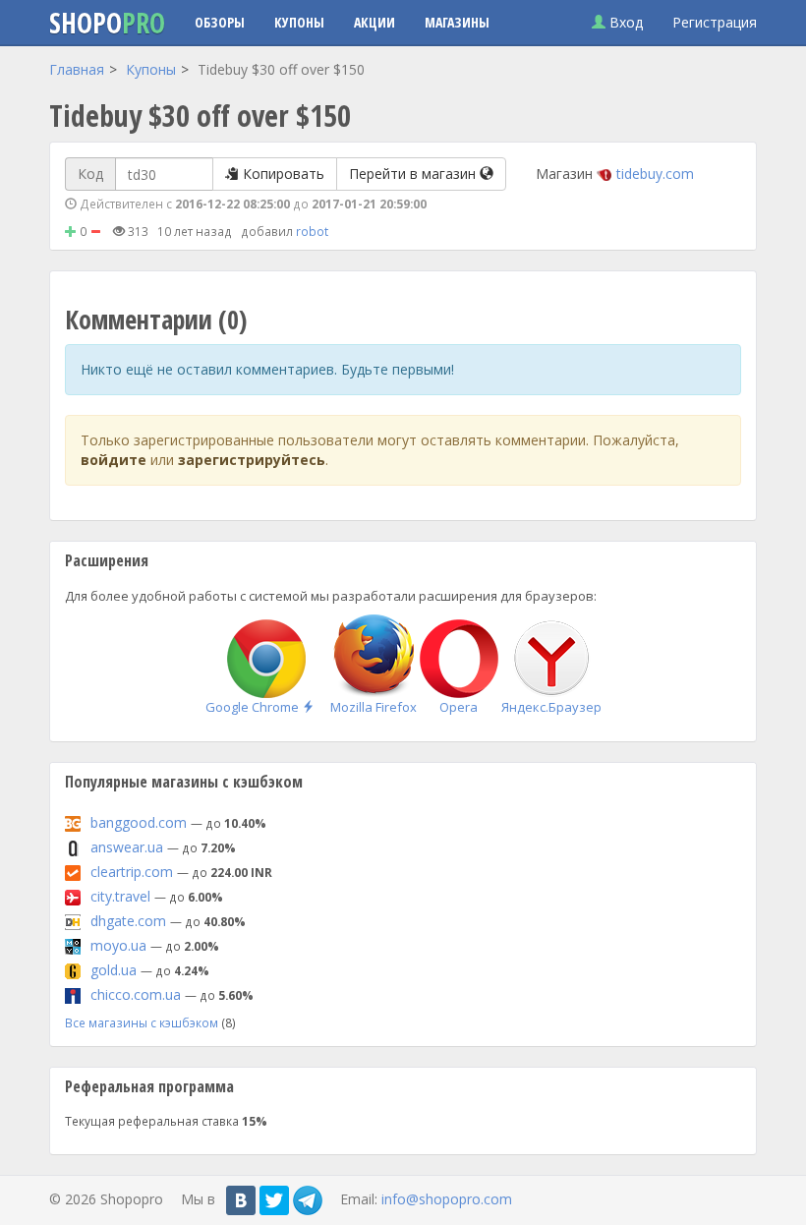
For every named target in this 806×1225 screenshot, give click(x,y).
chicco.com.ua (135, 994)
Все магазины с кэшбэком (141, 1022)
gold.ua (113, 970)
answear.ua (126, 847)
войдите (113, 459)
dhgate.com (128, 920)
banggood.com (138, 822)
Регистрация (714, 22)
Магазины (457, 22)
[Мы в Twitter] (274, 1200)
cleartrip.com (131, 871)
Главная (76, 69)
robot (312, 231)
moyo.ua (118, 945)
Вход (624, 22)
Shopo (107, 22)
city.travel (120, 896)
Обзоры (220, 22)
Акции (374, 22)
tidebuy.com (655, 173)
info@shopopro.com (446, 1198)
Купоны (299, 22)
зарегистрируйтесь (251, 459)
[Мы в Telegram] (307, 1200)
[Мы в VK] (241, 1200)
